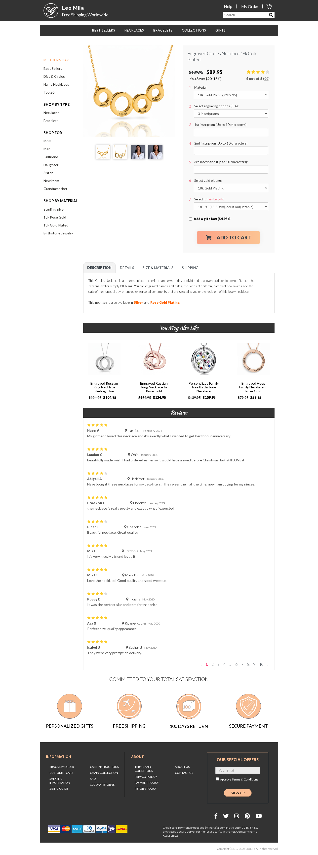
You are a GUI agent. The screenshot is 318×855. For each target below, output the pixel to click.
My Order (249, 6)
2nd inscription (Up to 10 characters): (221, 143)
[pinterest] (247, 816)
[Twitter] (226, 816)
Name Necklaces (56, 84)
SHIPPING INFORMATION (59, 780)
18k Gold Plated (55, 225)
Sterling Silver (54, 209)
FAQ (93, 779)
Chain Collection (104, 773)
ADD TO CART (234, 237)
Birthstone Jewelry (58, 233)
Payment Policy (147, 782)
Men (46, 149)
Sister (48, 173)
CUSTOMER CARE (61, 773)
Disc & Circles (54, 76)
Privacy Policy (146, 777)
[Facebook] (216, 816)
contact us (184, 773)
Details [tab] (127, 267)
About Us (182, 767)
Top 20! (49, 92)
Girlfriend (50, 157)
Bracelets (50, 120)
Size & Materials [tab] (158, 267)
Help (228, 6)
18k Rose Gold (54, 217)
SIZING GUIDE (58, 788)
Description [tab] (99, 267)
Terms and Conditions (144, 769)
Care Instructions (104, 767)
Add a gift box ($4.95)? (212, 219)
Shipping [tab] (190, 267)
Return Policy (146, 788)
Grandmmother (55, 188)
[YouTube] (259, 816)
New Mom (51, 181)
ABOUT (137, 757)
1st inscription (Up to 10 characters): (220, 125)
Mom (47, 141)
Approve (239, 779)
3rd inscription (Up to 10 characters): (221, 162)
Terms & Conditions (245, 779)
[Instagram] (236, 816)
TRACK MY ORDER (61, 767)
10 (261, 664)
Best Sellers (52, 68)
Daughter (50, 165)
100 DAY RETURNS (102, 784)
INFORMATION (58, 757)
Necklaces (51, 113)
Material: (200, 87)
